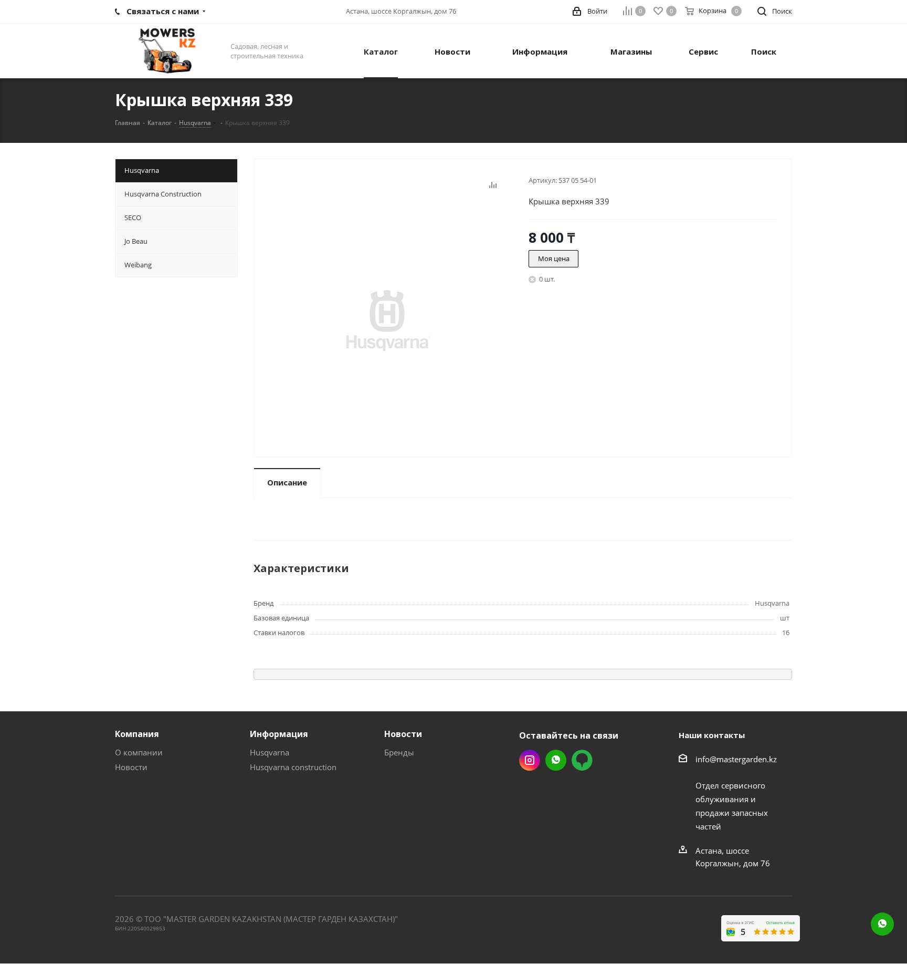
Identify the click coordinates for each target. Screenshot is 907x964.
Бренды (399, 752)
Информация (279, 734)
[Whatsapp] (882, 924)
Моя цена (553, 258)
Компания (137, 734)
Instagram (529, 760)
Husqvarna (269, 752)
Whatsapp (555, 760)
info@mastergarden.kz (736, 759)
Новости (131, 767)
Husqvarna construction (293, 767)
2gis (582, 760)
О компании (139, 752)
